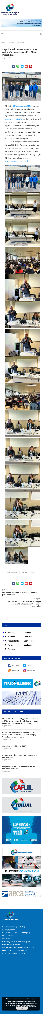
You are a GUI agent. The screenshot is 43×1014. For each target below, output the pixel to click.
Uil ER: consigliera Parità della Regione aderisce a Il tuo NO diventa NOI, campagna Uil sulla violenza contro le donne (20, 734)
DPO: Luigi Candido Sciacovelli (13, 953)
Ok (22, 1008)
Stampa (12, 42)
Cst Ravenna (29, 636)
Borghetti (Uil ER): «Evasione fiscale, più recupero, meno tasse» (18, 767)
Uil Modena (10, 636)
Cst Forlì (27, 632)
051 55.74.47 (9, 938)
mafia (32, 572)
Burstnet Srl (24, 1011)
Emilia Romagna (11, 572)
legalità (24, 572)
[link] (22, 106)
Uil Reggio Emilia (12, 641)
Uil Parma (9, 645)
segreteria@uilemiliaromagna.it (18, 941)
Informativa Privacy (21, 950)
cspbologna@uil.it (13, 944)
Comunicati (21, 42)
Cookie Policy (7, 950)
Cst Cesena (28, 641)
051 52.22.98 (9, 936)
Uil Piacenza (10, 649)
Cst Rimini (28, 645)
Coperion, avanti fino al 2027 (14, 746)
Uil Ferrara (9, 632)
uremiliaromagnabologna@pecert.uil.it (20, 947)
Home (4, 42)
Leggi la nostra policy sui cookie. (26, 1005)
